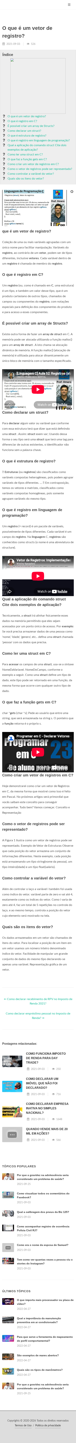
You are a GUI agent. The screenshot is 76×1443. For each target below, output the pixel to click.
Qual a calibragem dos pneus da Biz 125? (43, 1211)
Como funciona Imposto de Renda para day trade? (46, 1058)
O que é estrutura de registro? (27, 135)
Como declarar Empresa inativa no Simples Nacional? (47, 1108)
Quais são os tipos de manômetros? (40, 1369)
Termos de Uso (23, 1425)
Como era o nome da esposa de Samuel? (42, 1244)
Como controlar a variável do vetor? (31, 173)
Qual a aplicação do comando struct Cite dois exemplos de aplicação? (37, 147)
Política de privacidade (48, 1425)
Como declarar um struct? (24, 130)
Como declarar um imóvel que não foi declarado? (42, 1083)
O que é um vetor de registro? (27, 116)
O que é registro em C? (22, 121)
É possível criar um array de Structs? (31, 125)
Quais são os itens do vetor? (26, 178)
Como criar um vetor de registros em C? (33, 164)
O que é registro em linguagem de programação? (39, 140)
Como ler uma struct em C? (25, 154)
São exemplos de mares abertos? (38, 1355)
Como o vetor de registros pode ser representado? (40, 168)
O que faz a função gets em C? (27, 159)
